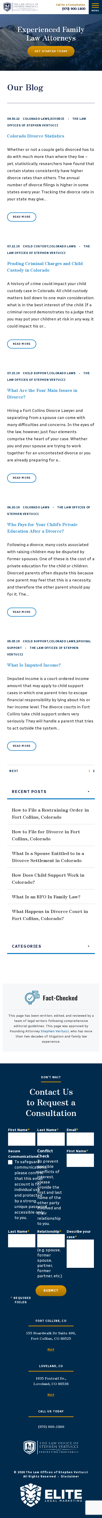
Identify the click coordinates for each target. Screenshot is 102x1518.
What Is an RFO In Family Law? (46, 896)
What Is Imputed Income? (34, 665)
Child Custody (35, 246)
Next (14, 771)
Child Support (35, 373)
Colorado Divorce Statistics (35, 136)
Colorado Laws (36, 118)
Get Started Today (51, 51)
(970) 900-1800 (73, 9)
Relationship (49, 1231)
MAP (50, 1349)
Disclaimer (70, 1476)
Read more (22, 216)
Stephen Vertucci (55, 1031)
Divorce (57, 118)
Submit (51, 1291)
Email (72, 1130)
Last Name (48, 1130)
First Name (19, 1130)
